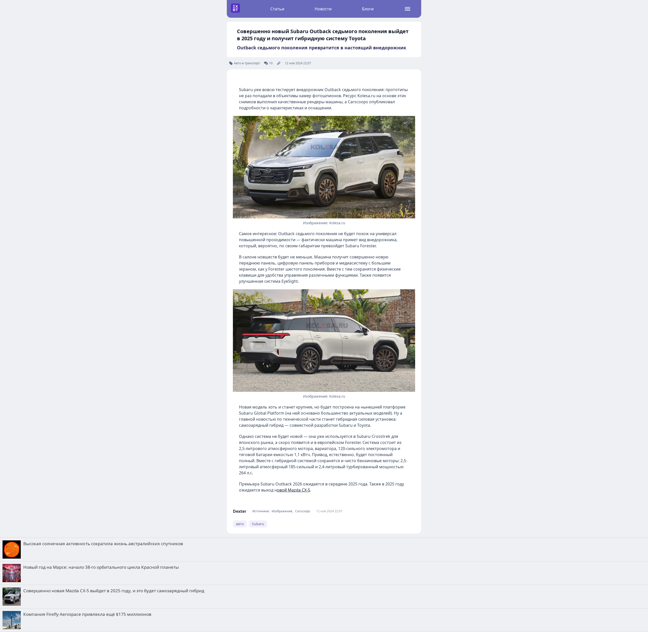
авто (240, 523)
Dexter (239, 511)
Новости (323, 9)
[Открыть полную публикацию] (279, 63)
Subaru (258, 523)
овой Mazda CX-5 (293, 490)
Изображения (282, 511)
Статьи (277, 9)
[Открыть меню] (407, 8)
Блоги (368, 9)
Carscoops (302, 511)
